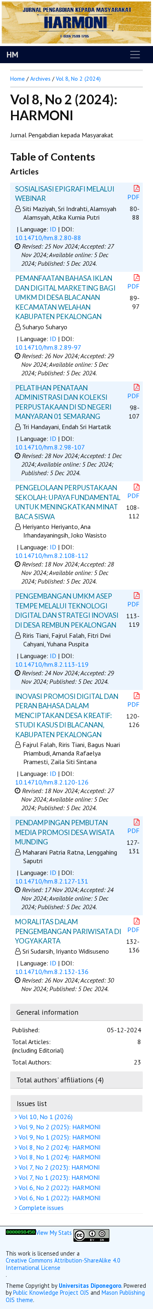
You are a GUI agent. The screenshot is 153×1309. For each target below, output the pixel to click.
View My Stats (54, 1232)
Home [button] (17, 78)
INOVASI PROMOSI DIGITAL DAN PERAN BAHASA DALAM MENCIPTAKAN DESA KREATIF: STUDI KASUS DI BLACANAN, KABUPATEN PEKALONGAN (66, 715)
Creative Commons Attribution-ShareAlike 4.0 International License (63, 1264)
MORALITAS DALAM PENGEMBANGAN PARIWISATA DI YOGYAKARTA (68, 931)
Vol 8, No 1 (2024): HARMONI (59, 1157)
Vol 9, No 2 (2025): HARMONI (59, 1127)
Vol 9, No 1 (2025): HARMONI (59, 1137)
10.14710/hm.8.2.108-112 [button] (52, 555)
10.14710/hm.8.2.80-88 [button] (48, 238)
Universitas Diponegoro (90, 1285)
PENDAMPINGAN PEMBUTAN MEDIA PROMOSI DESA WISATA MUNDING (64, 832)
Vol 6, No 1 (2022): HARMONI (59, 1198)
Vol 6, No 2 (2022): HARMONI (59, 1187)
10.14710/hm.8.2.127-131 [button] (51, 881)
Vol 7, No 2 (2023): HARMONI (58, 1167)
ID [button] (53, 229)
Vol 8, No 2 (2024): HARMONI (59, 1147)
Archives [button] (40, 78)
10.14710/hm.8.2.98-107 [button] (50, 447)
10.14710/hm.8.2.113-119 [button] (52, 664)
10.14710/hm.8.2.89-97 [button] (48, 347)
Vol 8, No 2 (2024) (78, 78)
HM (12, 54)
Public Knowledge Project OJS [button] (51, 1292)
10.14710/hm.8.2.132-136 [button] (52, 971)
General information (47, 1012)
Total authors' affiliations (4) (60, 1079)
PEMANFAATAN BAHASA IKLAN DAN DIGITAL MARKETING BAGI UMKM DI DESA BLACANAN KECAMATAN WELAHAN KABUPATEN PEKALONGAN (65, 297)
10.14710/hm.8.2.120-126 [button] (52, 782)
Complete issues (40, 1207)
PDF (133, 197)
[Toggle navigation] (135, 54)
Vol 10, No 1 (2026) (45, 1117)
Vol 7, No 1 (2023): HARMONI (58, 1177)
